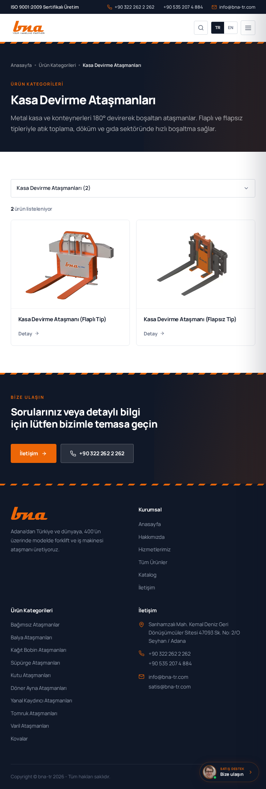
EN (230, 27)
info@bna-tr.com (237, 7)
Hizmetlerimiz (155, 549)
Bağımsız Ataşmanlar (35, 624)
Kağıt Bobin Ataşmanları (38, 649)
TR (217, 27)
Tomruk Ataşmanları (34, 713)
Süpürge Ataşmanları (35, 662)
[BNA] (28, 28)
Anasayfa (21, 65)
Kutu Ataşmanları (31, 675)
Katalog (148, 574)
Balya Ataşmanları (31, 637)
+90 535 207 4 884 (183, 7)
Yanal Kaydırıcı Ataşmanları (41, 700)
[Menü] (248, 27)
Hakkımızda (152, 536)
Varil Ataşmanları (30, 725)
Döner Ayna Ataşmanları (38, 687)
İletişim (29, 453)
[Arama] (201, 28)
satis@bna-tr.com (170, 686)
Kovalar (19, 738)
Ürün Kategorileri (57, 65)
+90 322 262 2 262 (134, 7)
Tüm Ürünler (153, 562)
